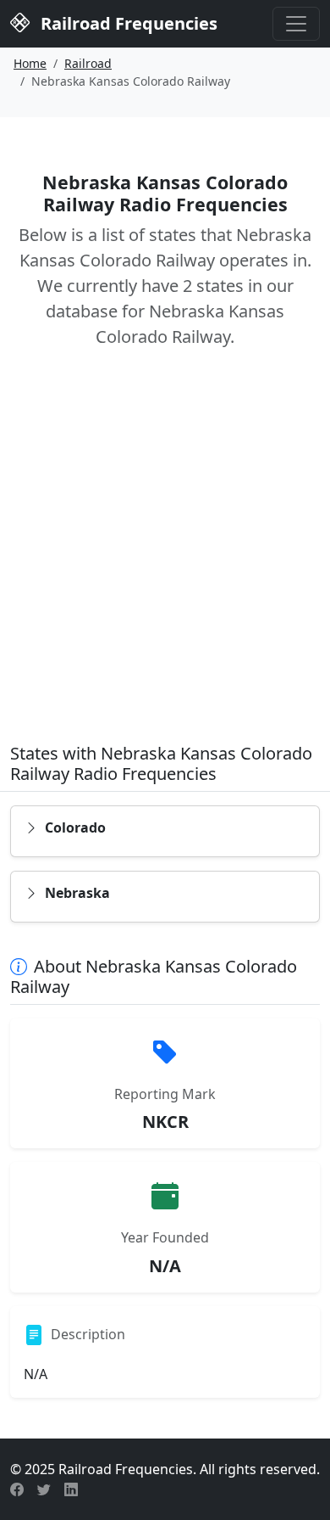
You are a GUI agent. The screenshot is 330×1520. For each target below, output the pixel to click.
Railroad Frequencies (126, 23)
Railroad (88, 63)
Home (30, 63)
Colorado (75, 827)
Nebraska (77, 892)
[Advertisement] (165, 557)
